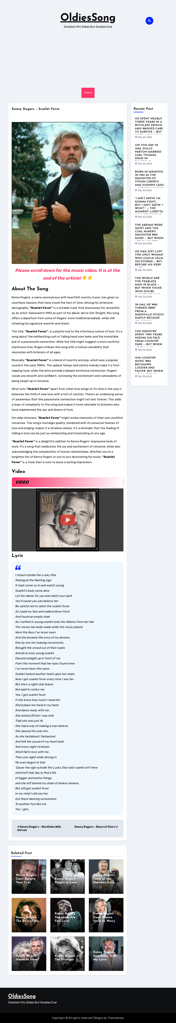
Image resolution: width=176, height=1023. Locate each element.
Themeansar (116, 1018)
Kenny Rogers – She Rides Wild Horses (39, 828)
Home (88, 92)
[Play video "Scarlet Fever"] (67, 519)
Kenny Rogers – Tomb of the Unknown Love (104, 879)
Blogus (98, 1018)
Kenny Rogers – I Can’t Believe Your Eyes (28, 879)
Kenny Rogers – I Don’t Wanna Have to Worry (105, 917)
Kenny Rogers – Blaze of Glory (95, 826)
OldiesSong (88, 18)
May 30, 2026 (145, 137)
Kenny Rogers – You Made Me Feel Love (66, 917)
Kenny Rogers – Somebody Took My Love (105, 956)
